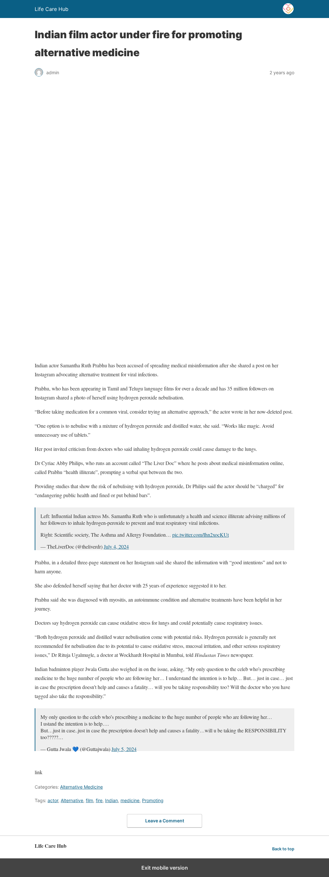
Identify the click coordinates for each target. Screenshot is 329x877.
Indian (111, 800)
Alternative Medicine (81, 787)
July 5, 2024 (124, 749)
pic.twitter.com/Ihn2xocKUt (200, 534)
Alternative (72, 800)
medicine (129, 800)
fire (99, 800)
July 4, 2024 (116, 546)
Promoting (153, 800)
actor (53, 800)
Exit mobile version (164, 867)
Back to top (283, 848)
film (89, 800)
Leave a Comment (164, 820)
